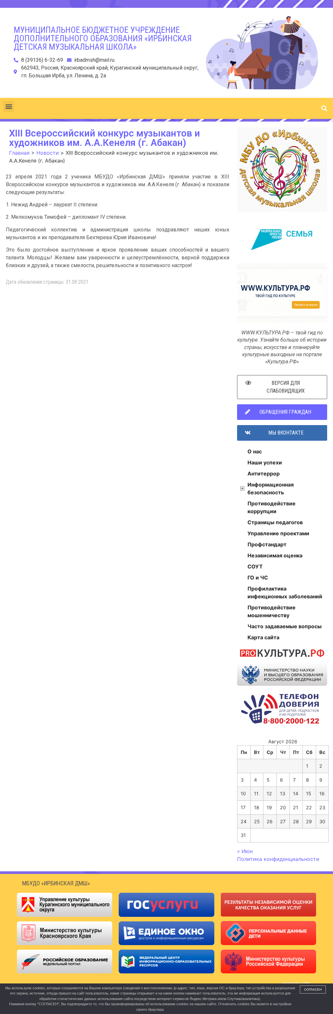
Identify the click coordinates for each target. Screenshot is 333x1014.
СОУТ (255, 566)
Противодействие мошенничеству (271, 611)
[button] (8, 106)
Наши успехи (264, 462)
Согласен (313, 989)
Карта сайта (263, 637)
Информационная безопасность (270, 488)
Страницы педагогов (275, 522)
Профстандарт (266, 544)
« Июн (245, 851)
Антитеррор (263, 473)
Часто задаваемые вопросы (284, 626)
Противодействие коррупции (271, 507)
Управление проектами (278, 533)
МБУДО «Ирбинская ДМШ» (56, 883)
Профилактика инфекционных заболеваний (284, 592)
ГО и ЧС (257, 577)
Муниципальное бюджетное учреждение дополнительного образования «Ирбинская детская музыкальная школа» (103, 38)
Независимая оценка (274, 555)
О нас (254, 451)
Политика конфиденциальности (278, 859)
